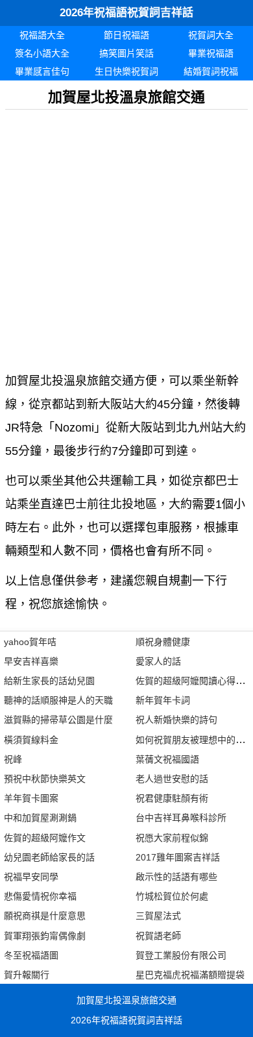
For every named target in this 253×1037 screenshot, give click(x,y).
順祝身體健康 (163, 642)
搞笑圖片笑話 (126, 53)
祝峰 (13, 759)
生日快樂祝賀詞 (126, 71)
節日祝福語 (126, 35)
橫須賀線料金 (31, 740)
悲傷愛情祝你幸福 (40, 896)
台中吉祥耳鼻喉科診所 (181, 817)
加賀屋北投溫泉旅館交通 (126, 1000)
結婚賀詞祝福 (211, 71)
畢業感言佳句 (42, 71)
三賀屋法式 (158, 915)
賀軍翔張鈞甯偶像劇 (45, 936)
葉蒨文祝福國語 (167, 759)
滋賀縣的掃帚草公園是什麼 (58, 719)
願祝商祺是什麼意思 (45, 915)
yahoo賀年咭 (30, 642)
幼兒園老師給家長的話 (49, 857)
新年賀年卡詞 (163, 700)
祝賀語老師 (158, 936)
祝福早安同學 (31, 877)
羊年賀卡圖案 (31, 798)
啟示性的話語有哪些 (176, 877)
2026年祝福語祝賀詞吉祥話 (126, 12)
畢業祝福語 (211, 53)
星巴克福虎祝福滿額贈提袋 (190, 975)
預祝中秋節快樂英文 (45, 779)
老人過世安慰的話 (172, 779)
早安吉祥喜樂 (31, 661)
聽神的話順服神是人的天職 (58, 700)
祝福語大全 (42, 35)
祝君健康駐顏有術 (172, 798)
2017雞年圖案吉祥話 (178, 857)
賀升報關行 (26, 975)
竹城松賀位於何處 (172, 896)
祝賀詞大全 (211, 35)
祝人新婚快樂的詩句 (176, 719)
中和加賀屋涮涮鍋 (40, 817)
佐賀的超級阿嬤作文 (45, 838)
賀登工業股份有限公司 (181, 955)
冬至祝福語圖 (31, 955)
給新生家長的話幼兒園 (49, 681)
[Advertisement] (126, 236)
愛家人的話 (158, 661)
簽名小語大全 (42, 53)
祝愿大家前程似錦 (172, 838)
